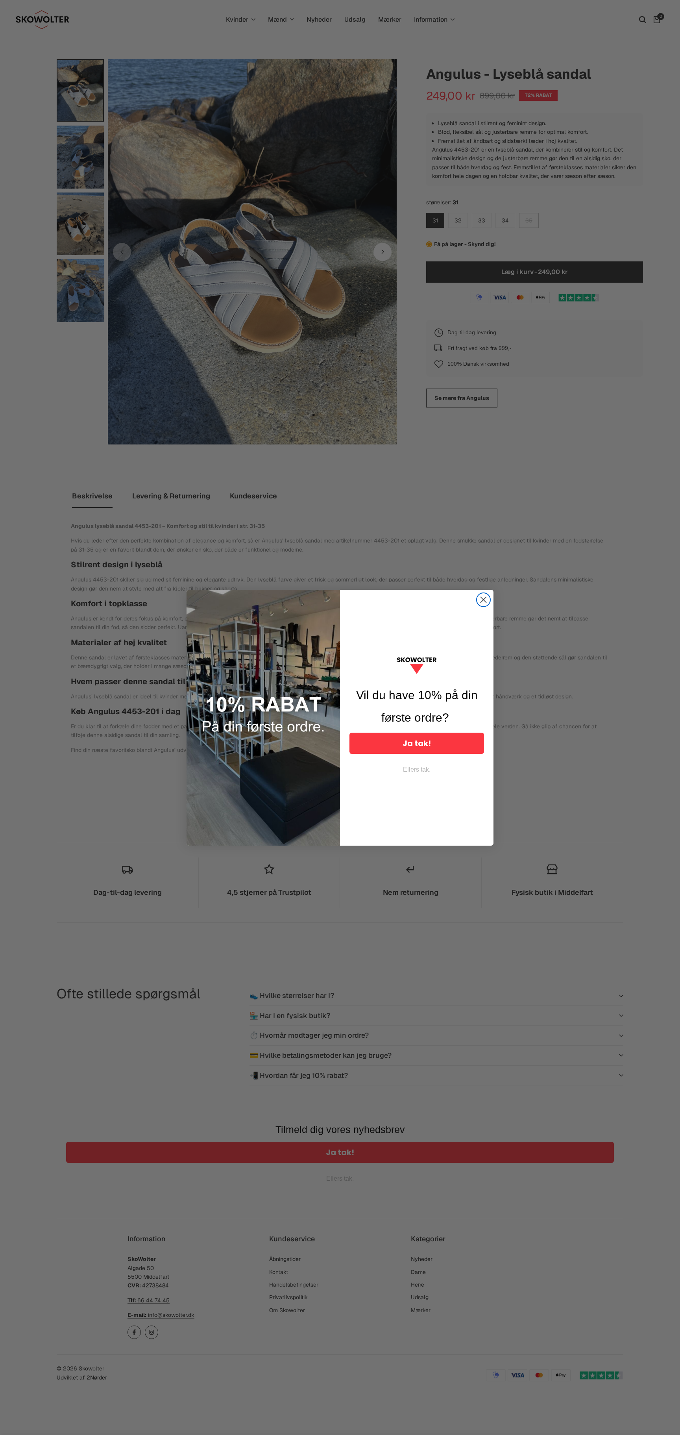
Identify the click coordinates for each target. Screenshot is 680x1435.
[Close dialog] (483, 600)
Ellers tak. (417, 769)
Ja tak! (417, 743)
